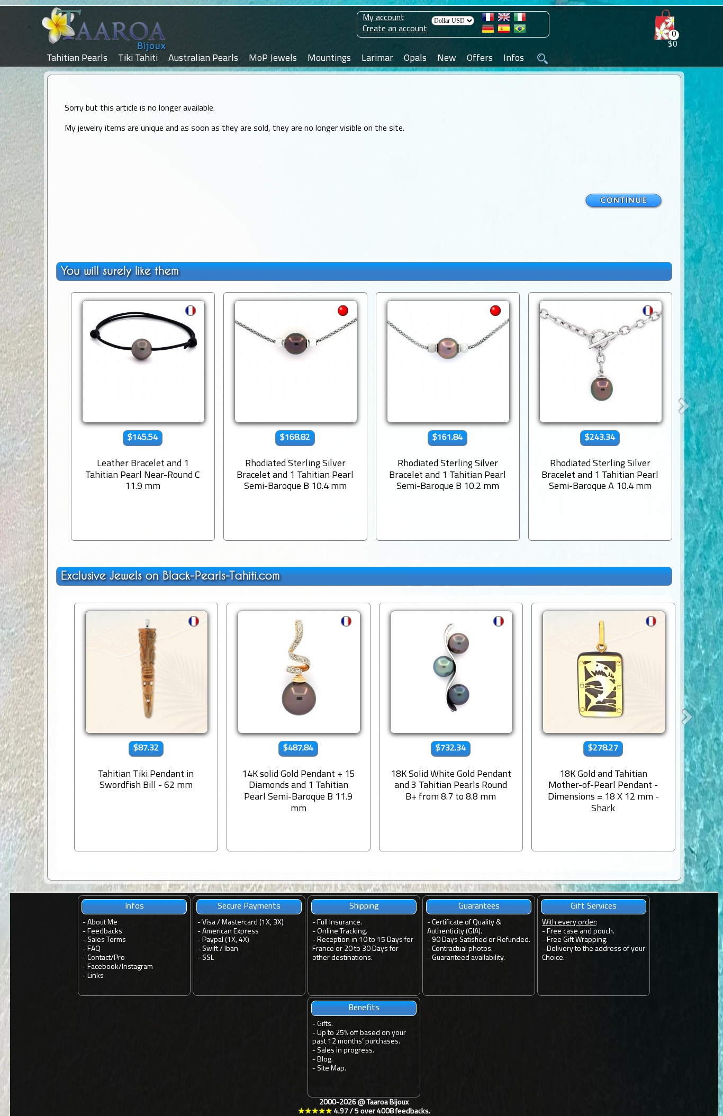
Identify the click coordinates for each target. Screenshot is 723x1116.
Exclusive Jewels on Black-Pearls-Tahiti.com (170, 575)
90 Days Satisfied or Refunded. (481, 940)
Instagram (137, 967)
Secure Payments (249, 906)
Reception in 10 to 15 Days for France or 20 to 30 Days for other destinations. (362, 949)
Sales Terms (106, 940)
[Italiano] (520, 19)
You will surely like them (120, 271)
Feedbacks (104, 932)
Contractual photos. (462, 949)
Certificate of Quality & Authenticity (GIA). (464, 927)
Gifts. (325, 1024)
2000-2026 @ (364, 1107)
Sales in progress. (345, 1051)
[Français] (488, 19)
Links (95, 976)
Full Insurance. (339, 923)
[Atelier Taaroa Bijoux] (104, 51)
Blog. (325, 1060)
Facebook (103, 967)
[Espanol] (504, 30)
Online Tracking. (342, 932)
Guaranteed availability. (468, 958)
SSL (208, 958)
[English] (504, 19)
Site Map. (331, 1069)
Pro (119, 958)
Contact (99, 958)
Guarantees (479, 906)
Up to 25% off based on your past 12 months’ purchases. (359, 1037)
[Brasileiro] (520, 30)
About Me (102, 923)
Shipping (364, 906)
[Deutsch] (488, 30)
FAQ (94, 949)
